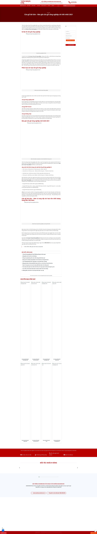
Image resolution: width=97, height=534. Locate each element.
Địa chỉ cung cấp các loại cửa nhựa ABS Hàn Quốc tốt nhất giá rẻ (36, 265)
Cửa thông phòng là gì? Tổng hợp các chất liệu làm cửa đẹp (35, 261)
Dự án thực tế (43, 5)
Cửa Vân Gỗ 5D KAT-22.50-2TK (25, 441)
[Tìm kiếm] (75, 5)
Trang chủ (24, 5)
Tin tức (49, 5)
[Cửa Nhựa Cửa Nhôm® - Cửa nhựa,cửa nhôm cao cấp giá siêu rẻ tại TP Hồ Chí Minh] (27, 2)
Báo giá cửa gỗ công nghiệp (48, 275)
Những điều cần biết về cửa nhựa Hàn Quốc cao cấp (33, 270)
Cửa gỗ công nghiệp (25, 59)
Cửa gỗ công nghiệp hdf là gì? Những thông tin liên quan (34, 254)
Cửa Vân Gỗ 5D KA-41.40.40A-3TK (57, 441)
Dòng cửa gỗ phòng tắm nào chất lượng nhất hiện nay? (34, 257)
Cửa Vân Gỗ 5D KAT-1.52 (46, 441)
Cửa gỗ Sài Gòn (30, 181)
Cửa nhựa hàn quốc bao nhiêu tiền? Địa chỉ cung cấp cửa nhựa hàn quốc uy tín (38, 266)
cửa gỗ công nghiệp (38, 192)
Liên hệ (53, 5)
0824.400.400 (3, 532)
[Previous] (20, 468)
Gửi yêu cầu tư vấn (26, 455)
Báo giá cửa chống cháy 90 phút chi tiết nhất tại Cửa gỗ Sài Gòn (35, 259)
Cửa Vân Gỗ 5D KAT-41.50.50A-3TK (46, 360)
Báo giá (38, 5)
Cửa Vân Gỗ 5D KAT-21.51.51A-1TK (35, 441)
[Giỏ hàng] (58, 5)
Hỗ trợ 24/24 (94, 532)
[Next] (77, 468)
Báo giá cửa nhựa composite (36, 246)
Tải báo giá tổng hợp (41, 455)
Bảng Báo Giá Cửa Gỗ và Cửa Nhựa (30, 256)
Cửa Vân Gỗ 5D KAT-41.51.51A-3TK (35, 360)
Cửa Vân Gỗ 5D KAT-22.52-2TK (57, 360)
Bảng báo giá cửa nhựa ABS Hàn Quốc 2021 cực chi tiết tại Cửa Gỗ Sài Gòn (38, 263)
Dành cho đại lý (69, 455)
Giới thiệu (28, 5)
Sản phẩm (33, 5)
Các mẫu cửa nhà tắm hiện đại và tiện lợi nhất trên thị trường (35, 268)
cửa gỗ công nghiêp (32, 242)
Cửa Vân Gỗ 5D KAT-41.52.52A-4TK (25, 360)
